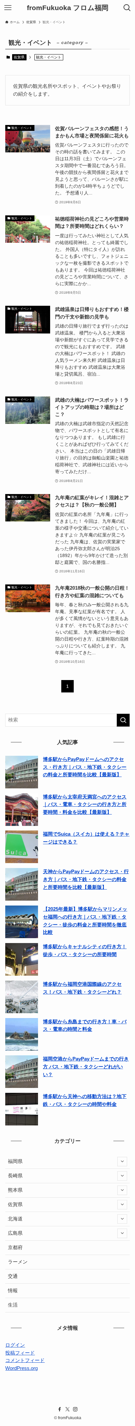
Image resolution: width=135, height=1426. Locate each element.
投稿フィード (20, 1353)
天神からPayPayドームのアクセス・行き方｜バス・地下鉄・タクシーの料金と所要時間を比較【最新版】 (86, 879)
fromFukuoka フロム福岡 (67, 8)
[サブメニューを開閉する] (122, 1162)
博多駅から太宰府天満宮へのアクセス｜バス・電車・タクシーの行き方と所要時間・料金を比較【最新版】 (84, 804)
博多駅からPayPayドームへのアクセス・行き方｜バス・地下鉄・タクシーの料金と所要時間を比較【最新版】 (84, 767)
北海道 (15, 1218)
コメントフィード (25, 1360)
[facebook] (60, 1409)
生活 (13, 1305)
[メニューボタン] (8, 8)
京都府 (15, 1247)
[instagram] (75, 1409)
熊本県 (15, 1190)
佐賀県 (19, 57)
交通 (13, 1276)
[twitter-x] (67, 1409)
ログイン (15, 1345)
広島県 (15, 1233)
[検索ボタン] (127, 8)
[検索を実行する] (123, 720)
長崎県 (15, 1175)
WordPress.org (21, 1368)
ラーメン (18, 1261)
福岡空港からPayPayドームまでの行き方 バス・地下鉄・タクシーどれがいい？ (86, 1066)
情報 (13, 1290)
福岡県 (15, 1161)
